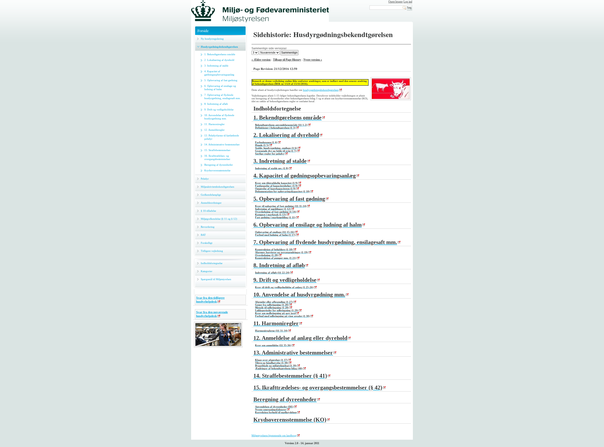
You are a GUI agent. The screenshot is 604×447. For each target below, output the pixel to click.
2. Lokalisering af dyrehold (219, 60)
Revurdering (207, 226)
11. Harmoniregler (214, 124)
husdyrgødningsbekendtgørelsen (321, 90)
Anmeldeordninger (211, 202)
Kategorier (206, 271)
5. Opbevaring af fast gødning (220, 80)
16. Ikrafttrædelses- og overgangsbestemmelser (217, 157)
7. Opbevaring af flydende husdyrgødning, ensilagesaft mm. (222, 96)
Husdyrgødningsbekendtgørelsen (219, 46)
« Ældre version (261, 59)
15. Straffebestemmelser (217, 150)
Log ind (407, 1)
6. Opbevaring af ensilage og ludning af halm (220, 87)
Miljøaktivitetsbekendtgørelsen (217, 186)
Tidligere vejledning (212, 250)
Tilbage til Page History (287, 59)
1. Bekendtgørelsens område (219, 54)
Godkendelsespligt (211, 194)
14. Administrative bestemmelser (222, 144)
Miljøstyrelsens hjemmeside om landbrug (274, 435)
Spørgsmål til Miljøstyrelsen (216, 279)
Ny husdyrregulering (212, 38)
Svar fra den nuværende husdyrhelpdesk (212, 314)
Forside (203, 30)
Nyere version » (312, 59)
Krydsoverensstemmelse (217, 170)
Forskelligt (206, 242)
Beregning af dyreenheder (218, 164)
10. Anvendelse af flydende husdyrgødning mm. (219, 117)
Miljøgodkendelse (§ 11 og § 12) (219, 218)
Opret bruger (395, 1)
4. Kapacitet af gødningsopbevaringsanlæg (219, 73)
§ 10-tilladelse (208, 210)
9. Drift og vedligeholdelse (219, 109)
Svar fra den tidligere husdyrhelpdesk (210, 299)
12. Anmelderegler (214, 129)
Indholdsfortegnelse (211, 263)
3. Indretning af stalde (216, 65)
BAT (203, 234)
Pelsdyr (205, 178)
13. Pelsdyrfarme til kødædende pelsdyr (221, 137)
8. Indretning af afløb (216, 103)
